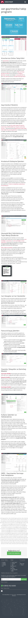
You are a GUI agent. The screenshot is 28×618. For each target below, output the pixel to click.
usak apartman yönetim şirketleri (20, 534)
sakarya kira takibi (21, 608)
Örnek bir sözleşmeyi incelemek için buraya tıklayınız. (13, 184)
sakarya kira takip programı (13, 603)
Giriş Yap (13, 563)
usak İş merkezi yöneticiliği (16, 530)
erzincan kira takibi (14, 608)
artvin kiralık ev (19, 539)
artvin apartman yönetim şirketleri (8, 536)
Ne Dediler (4, 564)
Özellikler (4, 563)
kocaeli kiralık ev (5, 540)
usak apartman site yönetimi (7, 519)
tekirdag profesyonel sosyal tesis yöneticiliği (10, 522)
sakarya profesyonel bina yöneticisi (18, 615)
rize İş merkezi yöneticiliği (16, 531)
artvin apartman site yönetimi (20, 519)
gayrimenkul (6, 60)
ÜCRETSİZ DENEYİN (14, 553)
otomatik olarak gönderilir (19, 76)
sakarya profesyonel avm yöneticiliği (17, 611)
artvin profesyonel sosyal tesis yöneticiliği (15, 525)
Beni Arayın (23, 579)
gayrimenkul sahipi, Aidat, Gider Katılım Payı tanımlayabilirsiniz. (14, 129)
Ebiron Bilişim (7, 594)
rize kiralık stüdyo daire (9, 543)
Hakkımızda (22, 563)
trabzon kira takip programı (18, 602)
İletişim (22, 564)
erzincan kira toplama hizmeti (22, 600)
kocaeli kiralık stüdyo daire (21, 543)
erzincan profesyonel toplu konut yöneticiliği (13, 606)
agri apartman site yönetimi (21, 518)
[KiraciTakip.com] (7, 2)
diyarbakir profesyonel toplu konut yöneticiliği (15, 604)
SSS (2, 566)
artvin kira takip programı (15, 601)
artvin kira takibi (12, 607)
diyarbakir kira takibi (18, 607)
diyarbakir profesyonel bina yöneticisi (17, 613)
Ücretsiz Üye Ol (14, 562)
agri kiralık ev (5, 539)
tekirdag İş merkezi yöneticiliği (18, 528)
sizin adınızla (6, 76)
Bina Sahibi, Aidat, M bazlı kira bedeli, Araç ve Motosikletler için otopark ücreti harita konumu (13, 127)
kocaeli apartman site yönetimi (20, 521)
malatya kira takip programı (9, 602)
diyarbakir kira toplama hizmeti (16, 599)
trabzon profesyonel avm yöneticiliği (17, 610)
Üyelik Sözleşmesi (20, 594)
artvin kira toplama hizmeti (6, 599)
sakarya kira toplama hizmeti (6, 601)
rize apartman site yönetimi (7, 521)
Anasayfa (3, 562)
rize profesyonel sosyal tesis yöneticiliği (14, 526)
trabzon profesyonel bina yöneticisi (16, 614)
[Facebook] (2, 591)
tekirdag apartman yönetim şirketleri (17, 533)
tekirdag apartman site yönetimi (7, 518)
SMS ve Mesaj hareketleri (7, 247)
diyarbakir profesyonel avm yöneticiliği (17, 609)
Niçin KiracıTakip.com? (13, 565)
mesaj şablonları (20, 75)
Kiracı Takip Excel (14, 569)
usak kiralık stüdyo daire (12, 542)
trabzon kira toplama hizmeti (12, 600)
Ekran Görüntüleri (12, 568)
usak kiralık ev (12, 539)
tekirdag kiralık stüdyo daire (16, 540)
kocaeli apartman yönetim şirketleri (13, 537)
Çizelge (12, 570)
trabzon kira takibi (7, 608)
